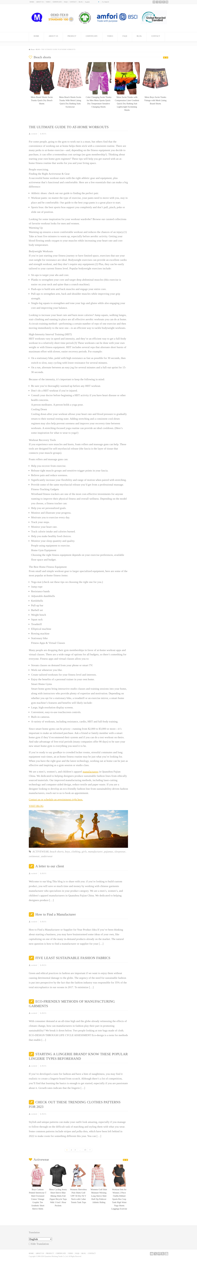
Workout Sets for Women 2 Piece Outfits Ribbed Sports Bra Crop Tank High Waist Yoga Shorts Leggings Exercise (99, 1199)
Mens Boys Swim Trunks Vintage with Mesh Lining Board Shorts (127, 100)
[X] (157, 2)
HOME (32, 2)
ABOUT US (40, 2)
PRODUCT (72, 36)
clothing (75, 851)
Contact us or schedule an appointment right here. (56, 799)
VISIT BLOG (36, 805)
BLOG (81, 2)
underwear (47, 856)
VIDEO (48, 2)
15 (85, 1150)
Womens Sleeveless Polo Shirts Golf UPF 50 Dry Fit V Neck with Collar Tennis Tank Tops (58, 1195)
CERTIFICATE (57, 2)
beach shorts (57, 851)
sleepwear (119, 851)
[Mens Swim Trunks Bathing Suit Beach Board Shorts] (155, 63)
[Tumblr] (163, 2)
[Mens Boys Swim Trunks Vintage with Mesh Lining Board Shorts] (127, 63)
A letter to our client (49, 866)
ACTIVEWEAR (40, 851)
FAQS (66, 2)
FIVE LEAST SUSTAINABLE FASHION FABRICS (72, 958)
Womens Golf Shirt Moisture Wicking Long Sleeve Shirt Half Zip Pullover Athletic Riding (78, 1195)
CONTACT (73, 2)
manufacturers (90, 771)
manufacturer (95, 851)
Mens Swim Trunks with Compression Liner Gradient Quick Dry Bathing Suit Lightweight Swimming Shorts (98, 103)
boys (67, 851)
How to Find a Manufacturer (55, 914)
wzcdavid (34, 134)
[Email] (154, 2)
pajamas (108, 851)
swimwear (34, 856)
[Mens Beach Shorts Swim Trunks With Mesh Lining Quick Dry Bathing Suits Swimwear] (42, 63)
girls (84, 851)
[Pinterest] (160, 2)
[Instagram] (167, 2)
